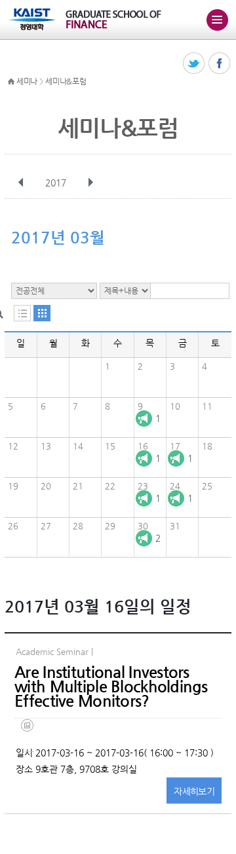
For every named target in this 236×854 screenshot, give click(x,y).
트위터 (194, 63)
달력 (41, 313)
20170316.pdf (30, 735)
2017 (55, 182)
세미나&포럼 (65, 81)
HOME (11, 81)
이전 (21, 182)
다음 (90, 182)
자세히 (194, 791)
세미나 (26, 81)
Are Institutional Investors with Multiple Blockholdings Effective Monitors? (111, 686)
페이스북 (219, 63)
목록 (22, 313)
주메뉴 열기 (217, 20)
